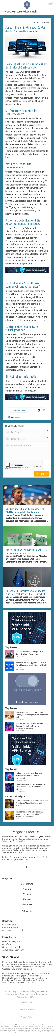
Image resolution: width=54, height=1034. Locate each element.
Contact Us (27, 1002)
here (52, 1032)
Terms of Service (27, 1009)
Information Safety (18, 411)
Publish (42, 473)
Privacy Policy (27, 1017)
